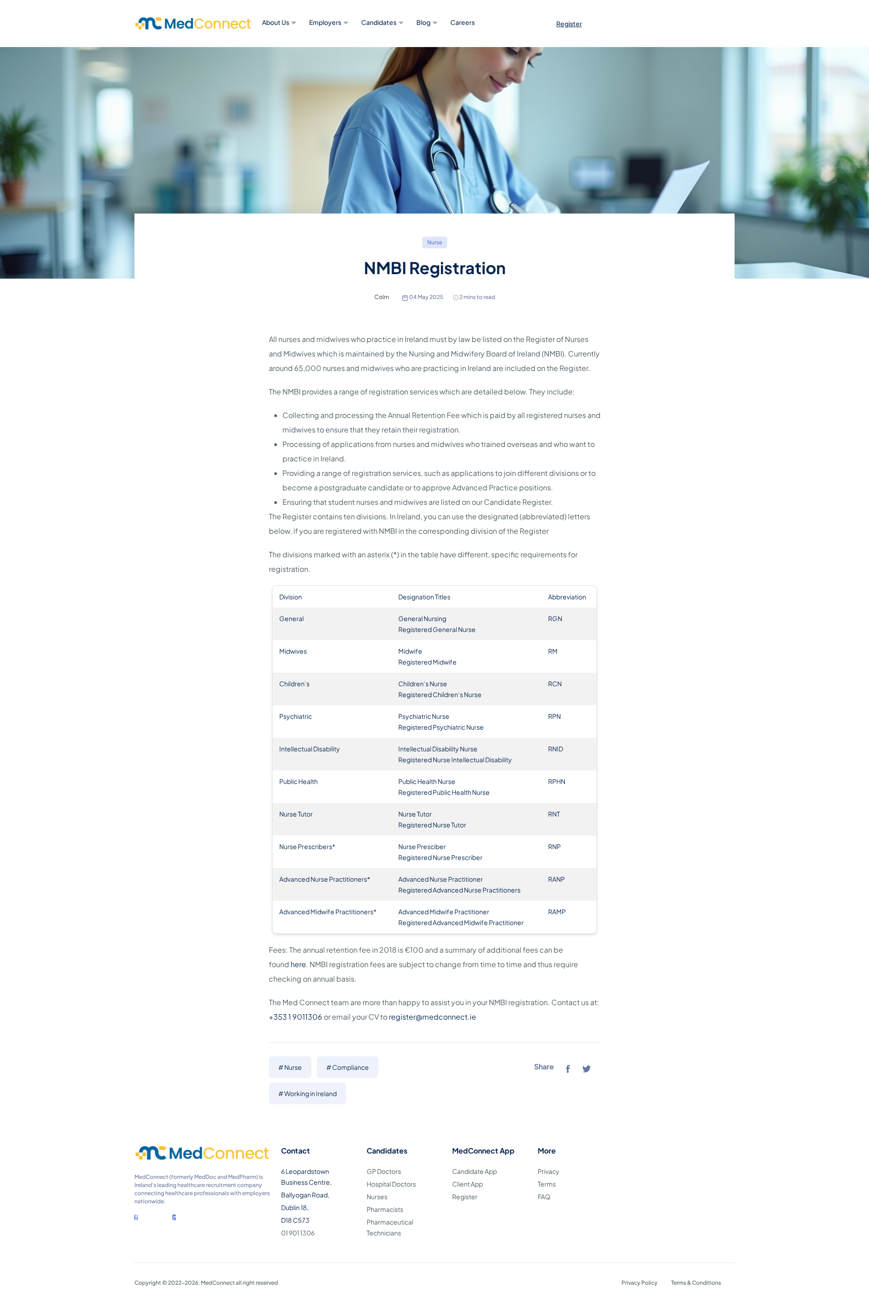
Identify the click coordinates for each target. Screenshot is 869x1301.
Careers (462, 22)
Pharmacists (385, 1209)
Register (569, 23)
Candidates (378, 22)
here (298, 964)
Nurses (377, 1196)
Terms (547, 1184)
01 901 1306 (298, 1233)
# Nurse (290, 1067)
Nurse (434, 242)
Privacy (548, 1171)
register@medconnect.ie (432, 1016)
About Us (275, 22)
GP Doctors (384, 1171)
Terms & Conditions (696, 1282)
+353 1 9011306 (295, 1016)
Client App (467, 1184)
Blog (423, 22)
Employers (325, 22)
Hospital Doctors (391, 1184)
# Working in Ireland (307, 1093)
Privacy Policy (639, 1282)
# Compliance (347, 1067)
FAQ (544, 1196)
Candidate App (474, 1171)
